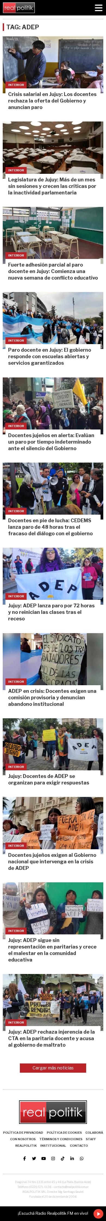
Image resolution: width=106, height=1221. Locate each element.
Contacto (79, 1146)
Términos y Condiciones (60, 1139)
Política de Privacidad (23, 1133)
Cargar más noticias (53, 1068)
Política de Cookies (64, 1133)
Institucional (53, 1146)
